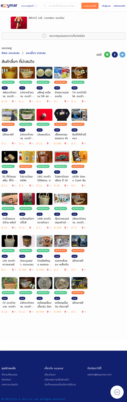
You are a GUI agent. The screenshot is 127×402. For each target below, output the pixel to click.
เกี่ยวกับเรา (50, 374)
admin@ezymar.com (99, 374)
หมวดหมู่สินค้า (27, 5)
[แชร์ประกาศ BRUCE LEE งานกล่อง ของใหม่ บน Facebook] (115, 55)
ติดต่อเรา (6, 379)
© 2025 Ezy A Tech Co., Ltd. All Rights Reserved (33, 399)
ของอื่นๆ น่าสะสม (36, 53)
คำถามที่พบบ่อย (9, 374)
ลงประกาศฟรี (90, 5)
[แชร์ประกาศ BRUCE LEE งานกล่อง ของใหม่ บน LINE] (107, 55)
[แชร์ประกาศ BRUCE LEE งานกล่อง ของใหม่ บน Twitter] (122, 55)
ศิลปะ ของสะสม (11, 53)
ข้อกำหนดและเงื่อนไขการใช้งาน (60, 384)
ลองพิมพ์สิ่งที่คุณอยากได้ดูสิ (61, 5)
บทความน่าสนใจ (10, 384)
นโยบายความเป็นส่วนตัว (56, 379)
